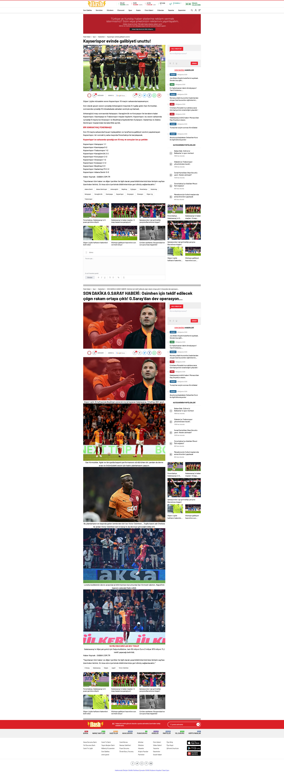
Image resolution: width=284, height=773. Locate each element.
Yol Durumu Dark (89, 745)
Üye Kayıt (170, 745)
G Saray (87, 668)
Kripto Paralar (195, 732)
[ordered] (110, 277)
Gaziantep (154, 189)
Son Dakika (87, 10)
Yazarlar (171, 10)
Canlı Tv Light (88, 748)
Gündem (110, 10)
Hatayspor (88, 194)
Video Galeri (157, 745)
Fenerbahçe (143, 189)
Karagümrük (98, 194)
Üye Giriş (170, 742)
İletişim (125, 770)
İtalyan (106, 668)
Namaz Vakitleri (98, 732)
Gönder (90, 277)
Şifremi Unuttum (173, 748)
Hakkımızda (118, 770)
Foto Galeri (149, 10)
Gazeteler (182, 10)
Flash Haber (87, 37)
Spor (130, 10)
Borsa (85, 732)
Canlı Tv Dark (106, 742)
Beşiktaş (124, 189)
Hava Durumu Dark (90, 742)
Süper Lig (150, 194)
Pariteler (167, 732)
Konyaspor (130, 194)
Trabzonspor (88, 199)
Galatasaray (97, 668)
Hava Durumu (127, 732)
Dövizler (141, 745)
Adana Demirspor (101, 189)
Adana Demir (89, 189)
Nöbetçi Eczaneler (108, 748)
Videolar (160, 10)
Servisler (99, 10)
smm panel (105, 755)
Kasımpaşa (109, 194)
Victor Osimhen (123, 668)
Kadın (138, 10)
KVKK (147, 770)
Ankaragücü (114, 189)
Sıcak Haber (157, 755)
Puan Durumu (142, 732)
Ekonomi (120, 10)
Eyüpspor (133, 189)
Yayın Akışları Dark (108, 745)
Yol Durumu (179, 732)
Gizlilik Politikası (134, 770)
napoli (113, 668)
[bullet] (113, 277)
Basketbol (101, 37)
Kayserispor (120, 194)
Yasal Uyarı (165, 770)
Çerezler (142, 770)
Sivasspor (140, 194)
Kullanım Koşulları (156, 770)
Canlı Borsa (123, 742)
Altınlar (140, 742)
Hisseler (155, 732)
